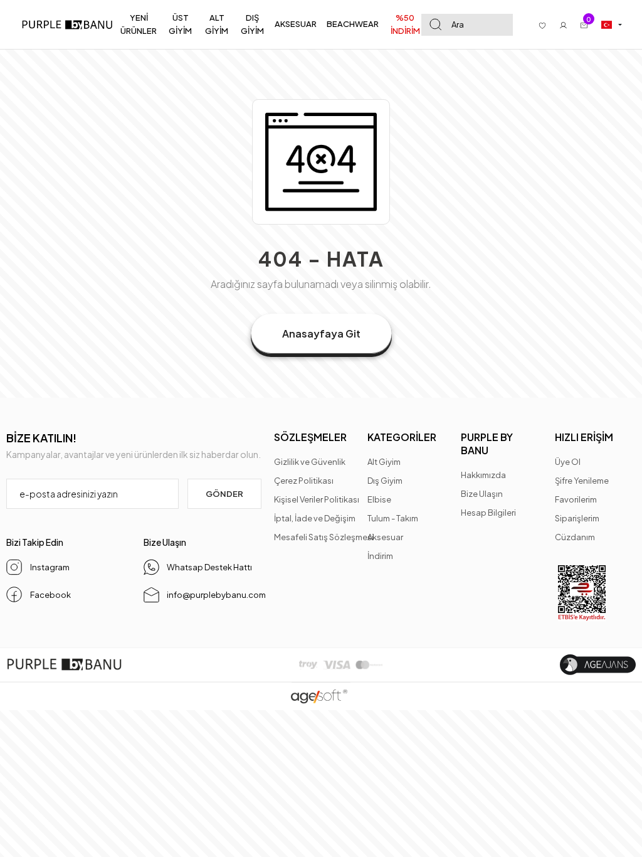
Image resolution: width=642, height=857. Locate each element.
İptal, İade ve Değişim (314, 518)
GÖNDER (224, 494)
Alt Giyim (384, 462)
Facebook (49, 595)
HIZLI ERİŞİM (584, 437)
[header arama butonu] (435, 25)
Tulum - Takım (392, 518)
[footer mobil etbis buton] (582, 593)
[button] (138, 24)
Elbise (379, 499)
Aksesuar (385, 537)
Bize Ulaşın (482, 494)
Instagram (49, 567)
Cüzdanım (575, 537)
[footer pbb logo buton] (64, 664)
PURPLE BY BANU (487, 443)
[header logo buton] (70, 24)
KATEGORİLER (401, 437)
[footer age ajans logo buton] (598, 664)
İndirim (380, 556)
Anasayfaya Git (321, 333)
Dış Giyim (385, 481)
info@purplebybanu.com (214, 595)
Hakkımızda (483, 475)
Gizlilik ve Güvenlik (309, 462)
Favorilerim (576, 499)
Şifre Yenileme (582, 481)
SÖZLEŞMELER (310, 437)
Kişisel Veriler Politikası (316, 499)
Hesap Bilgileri (488, 513)
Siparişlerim (577, 518)
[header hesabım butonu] (563, 24)
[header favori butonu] (543, 24)
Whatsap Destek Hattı (209, 567)
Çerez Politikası (304, 481)
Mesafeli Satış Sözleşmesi (324, 537)
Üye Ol (568, 462)
